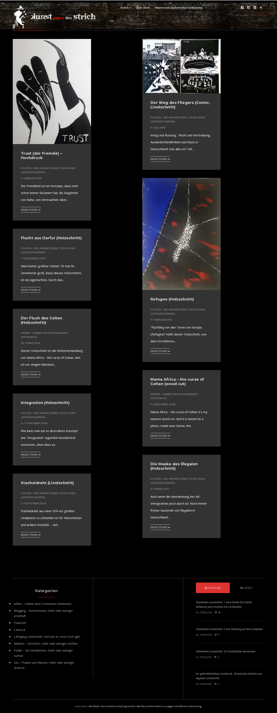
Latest (248, 587)
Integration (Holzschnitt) (45, 403)
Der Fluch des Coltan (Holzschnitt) (41, 320)
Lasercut (19, 630)
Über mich (143, 7)
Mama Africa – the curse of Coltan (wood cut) (177, 381)
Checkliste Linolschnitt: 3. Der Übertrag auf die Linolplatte (229, 629)
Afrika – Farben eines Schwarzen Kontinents (43, 604)
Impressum (81, 706)
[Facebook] (242, 8)
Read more (29, 209)
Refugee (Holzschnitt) (172, 299)
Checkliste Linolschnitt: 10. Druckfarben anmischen (226, 651)
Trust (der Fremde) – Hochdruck (41, 155)
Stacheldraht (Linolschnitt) (47, 483)
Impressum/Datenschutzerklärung (178, 7)
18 (219, 612)
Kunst (125, 7)
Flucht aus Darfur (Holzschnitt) (51, 238)
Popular (214, 587)
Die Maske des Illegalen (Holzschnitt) (174, 466)
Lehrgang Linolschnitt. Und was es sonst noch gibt (47, 637)
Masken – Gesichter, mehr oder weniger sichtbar (46, 643)
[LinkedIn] (255, 8)
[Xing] (261, 8)
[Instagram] (248, 8)
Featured (20, 623)
